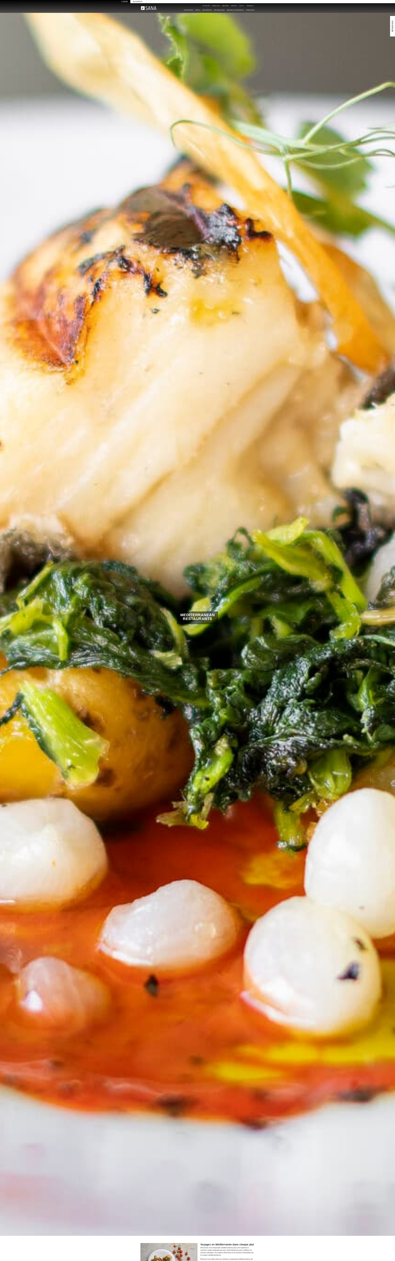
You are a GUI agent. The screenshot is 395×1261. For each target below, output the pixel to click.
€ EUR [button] (242, 6)
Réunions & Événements (235, 10)
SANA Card (225, 5)
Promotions (250, 10)
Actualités (206, 5)
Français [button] (251, 6)
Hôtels (197, 10)
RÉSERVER (392, 26)
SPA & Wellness (219, 10)
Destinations (188, 10)
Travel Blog (216, 5)
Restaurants (207, 10)
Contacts (234, 5)
